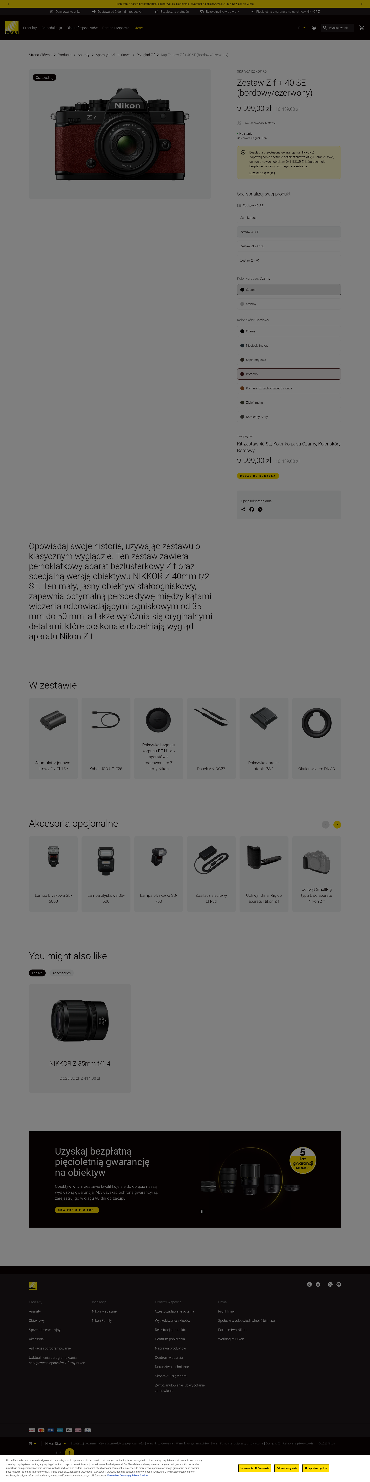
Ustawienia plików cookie (254, 1468)
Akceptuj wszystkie (315, 1468)
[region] (185, 1468)
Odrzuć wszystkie (287, 1468)
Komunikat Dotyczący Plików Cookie (127, 1475)
